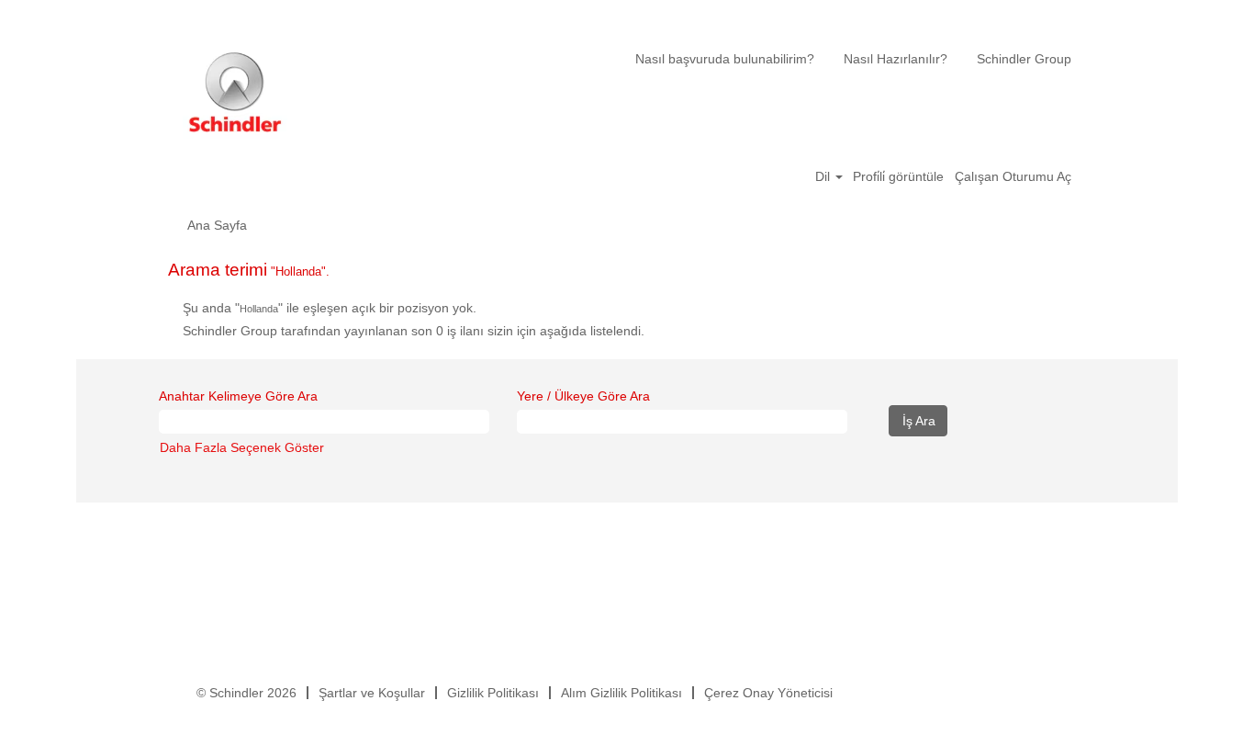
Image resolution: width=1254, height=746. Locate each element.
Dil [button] (824, 176)
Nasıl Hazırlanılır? (895, 58)
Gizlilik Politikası (493, 692)
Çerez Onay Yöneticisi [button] (768, 692)
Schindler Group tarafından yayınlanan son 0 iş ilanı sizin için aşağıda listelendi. (413, 330)
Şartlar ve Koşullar (372, 692)
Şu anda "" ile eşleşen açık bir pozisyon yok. (329, 307)
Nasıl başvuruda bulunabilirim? (724, 58)
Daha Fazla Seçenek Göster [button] (242, 447)
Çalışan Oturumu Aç (1013, 176)
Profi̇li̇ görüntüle (898, 176)
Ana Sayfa (217, 225)
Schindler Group (1024, 58)
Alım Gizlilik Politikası (621, 692)
